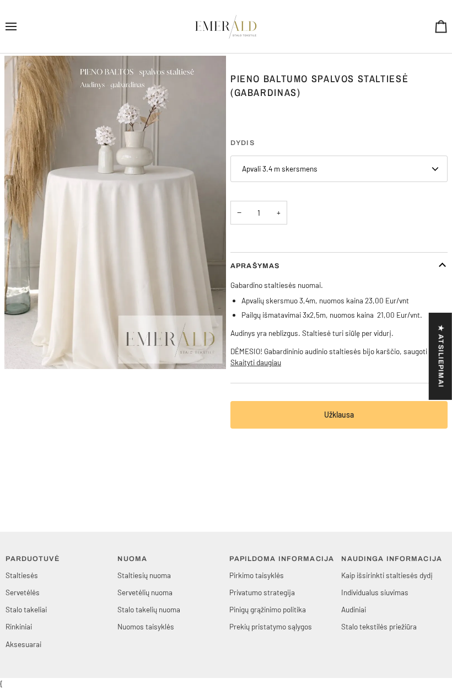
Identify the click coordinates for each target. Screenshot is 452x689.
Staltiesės (22, 575)
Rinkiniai (19, 626)
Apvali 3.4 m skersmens (280, 168)
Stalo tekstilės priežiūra (379, 626)
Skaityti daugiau (255, 362)
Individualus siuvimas (374, 592)
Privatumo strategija (262, 592)
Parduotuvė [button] (32, 559)
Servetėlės (23, 592)
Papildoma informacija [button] (281, 559)
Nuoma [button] (132, 559)
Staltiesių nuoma (144, 575)
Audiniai (353, 609)
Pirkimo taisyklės (256, 575)
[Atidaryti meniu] (20, 26)
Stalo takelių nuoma (148, 609)
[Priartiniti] (25, 348)
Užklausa (339, 414)
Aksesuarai (23, 644)
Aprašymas (254, 266)
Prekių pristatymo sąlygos (270, 626)
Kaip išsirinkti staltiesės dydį (387, 575)
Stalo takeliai (26, 609)
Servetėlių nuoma (145, 592)
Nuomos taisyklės (145, 626)
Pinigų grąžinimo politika (267, 609)
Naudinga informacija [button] (391, 559)
